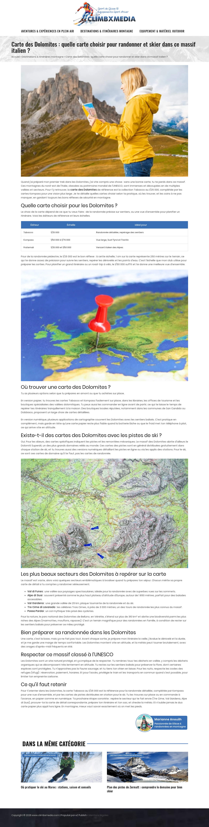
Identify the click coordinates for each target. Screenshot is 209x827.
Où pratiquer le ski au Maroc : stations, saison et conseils (56, 787)
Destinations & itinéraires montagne (106, 31)
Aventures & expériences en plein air (47, 31)
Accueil (15, 56)
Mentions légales (98, 815)
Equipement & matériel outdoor (162, 31)
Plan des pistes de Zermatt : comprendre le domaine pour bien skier (144, 789)
